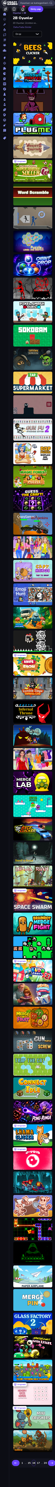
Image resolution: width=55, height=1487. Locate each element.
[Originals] (4, 40)
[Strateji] (4, 114)
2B (24, 13)
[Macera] (4, 89)
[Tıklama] (4, 125)
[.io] (4, 73)
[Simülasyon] (4, 104)
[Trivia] (4, 130)
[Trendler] (4, 29)
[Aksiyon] (4, 58)
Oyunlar (17, 13)
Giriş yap (36, 9)
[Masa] (4, 94)
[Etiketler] (4, 138)
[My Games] (14, 9)
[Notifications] (23, 9)
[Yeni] (4, 24)
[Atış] (4, 63)
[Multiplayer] (4, 45)
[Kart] (4, 78)
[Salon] (4, 99)
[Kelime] (4, 83)
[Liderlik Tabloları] (4, 50)
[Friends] (5, 9)
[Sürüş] (4, 120)
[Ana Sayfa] (4, 14)
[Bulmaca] (4, 68)
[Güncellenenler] (4, 34)
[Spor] (4, 109)
